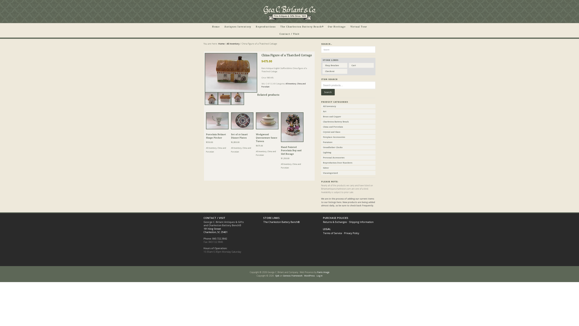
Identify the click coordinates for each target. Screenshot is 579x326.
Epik (277, 275)
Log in (319, 275)
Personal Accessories (334, 157)
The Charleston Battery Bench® (281, 222)
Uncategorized (330, 173)
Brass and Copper (332, 116)
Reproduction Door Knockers (337, 162)
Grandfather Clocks (333, 147)
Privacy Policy (351, 233)
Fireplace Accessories (334, 137)
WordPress (309, 275)
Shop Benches (332, 65)
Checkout (329, 71)
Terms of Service (332, 233)
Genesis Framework (292, 275)
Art (324, 111)
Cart (353, 65)
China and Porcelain (333, 126)
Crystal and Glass (331, 132)
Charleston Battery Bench (336, 121)
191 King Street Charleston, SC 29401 (216, 230)
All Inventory (233, 43)
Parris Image (323, 272)
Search (328, 92)
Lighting (327, 152)
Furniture (327, 142)
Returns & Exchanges (335, 222)
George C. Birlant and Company (289, 12)
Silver (326, 167)
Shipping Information (361, 222)
